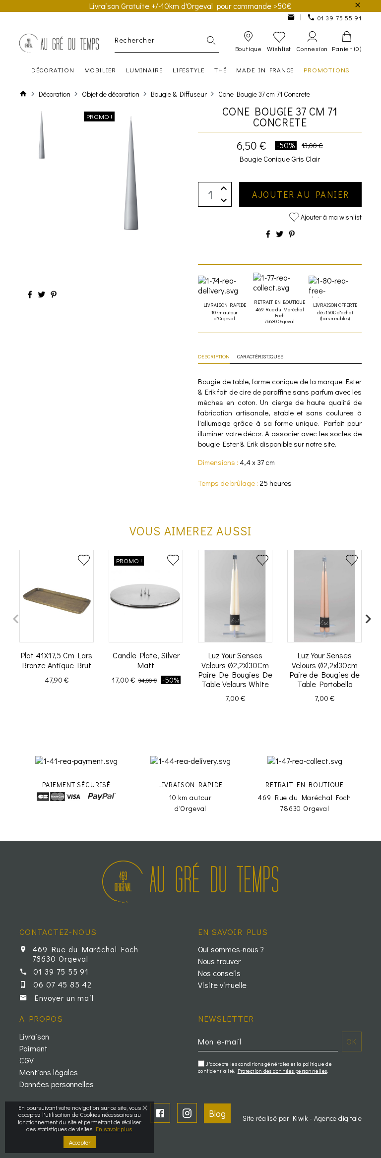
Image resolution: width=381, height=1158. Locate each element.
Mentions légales (48, 1072)
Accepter (79, 1142)
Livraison (34, 1037)
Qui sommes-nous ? (231, 949)
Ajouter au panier (300, 194)
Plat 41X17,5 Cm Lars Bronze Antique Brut (56, 660)
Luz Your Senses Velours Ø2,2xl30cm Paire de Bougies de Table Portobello (325, 669)
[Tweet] (42, 294)
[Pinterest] (54, 294)
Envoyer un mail (64, 997)
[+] (223, 188)
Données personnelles (56, 1084)
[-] (223, 200)
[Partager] (30, 294)
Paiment (33, 1048)
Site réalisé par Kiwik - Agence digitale (302, 1118)
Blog (217, 1113)
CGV (26, 1060)
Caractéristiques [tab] (260, 356)
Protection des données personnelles (282, 1070)
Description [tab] (214, 356)
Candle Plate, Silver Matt (146, 660)
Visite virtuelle (222, 985)
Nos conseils (219, 973)
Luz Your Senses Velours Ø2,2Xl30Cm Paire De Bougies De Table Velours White (235, 669)
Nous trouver (219, 961)
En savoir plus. (114, 1129)
